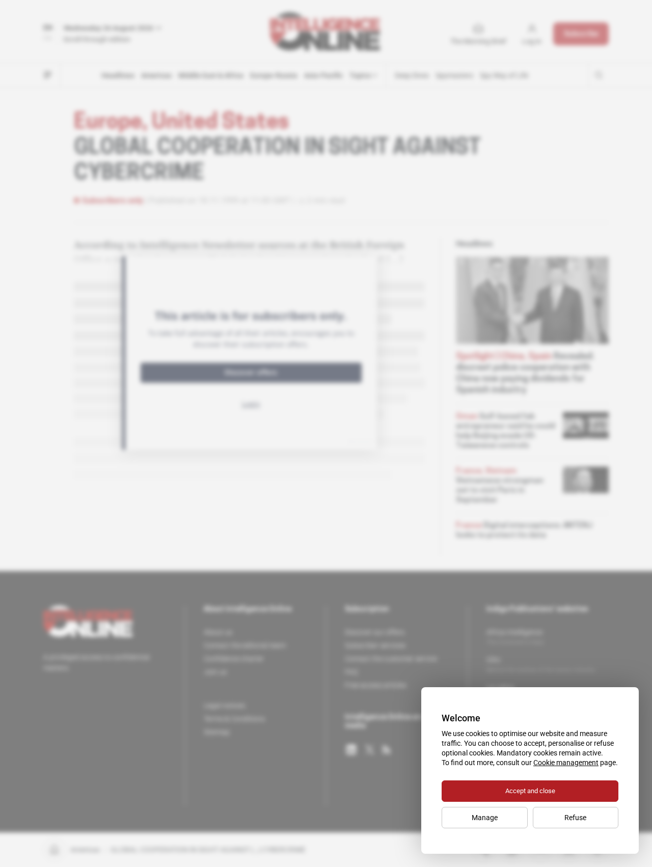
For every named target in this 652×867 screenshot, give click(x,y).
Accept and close (530, 791)
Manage (485, 818)
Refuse (575, 818)
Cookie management (566, 762)
